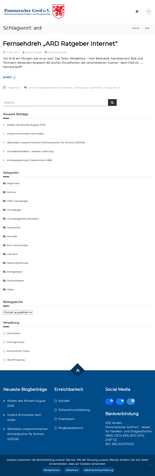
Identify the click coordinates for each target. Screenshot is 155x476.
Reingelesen (14, 271)
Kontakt (64, 401)
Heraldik (12, 236)
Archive (11, 192)
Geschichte (95, 87)
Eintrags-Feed (15, 342)
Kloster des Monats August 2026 (26, 124)
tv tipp (108, 87)
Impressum (66, 419)
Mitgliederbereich (70, 428)
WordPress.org (16, 359)
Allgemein (13, 87)
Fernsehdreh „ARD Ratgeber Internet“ (60, 43)
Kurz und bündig (17, 245)
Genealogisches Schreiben (23, 218)
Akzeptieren (52, 470)
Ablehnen (72, 470)
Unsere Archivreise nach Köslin (25, 133)
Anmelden (13, 333)
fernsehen (65, 87)
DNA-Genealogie (17, 200)
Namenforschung (17, 262)
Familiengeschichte (46, 87)
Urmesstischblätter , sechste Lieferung (30, 151)
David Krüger (34, 52)
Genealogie (80, 87)
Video (10, 289)
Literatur (12, 253)
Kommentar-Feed (18, 350)
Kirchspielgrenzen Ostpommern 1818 (29, 160)
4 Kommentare (57, 52)
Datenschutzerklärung (74, 410)
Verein (117, 87)
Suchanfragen (15, 280)
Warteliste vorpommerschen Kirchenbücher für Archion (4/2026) (46, 142)
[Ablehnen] (150, 465)
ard (31, 87)
